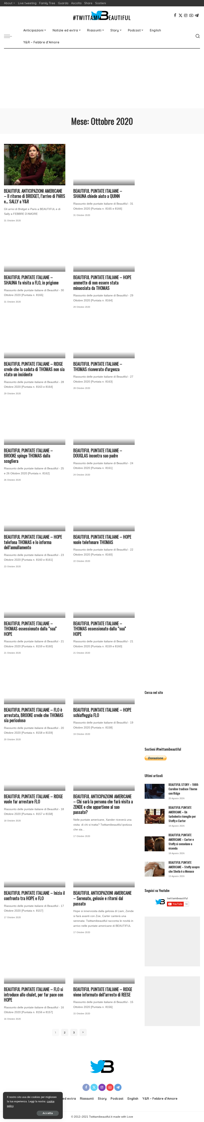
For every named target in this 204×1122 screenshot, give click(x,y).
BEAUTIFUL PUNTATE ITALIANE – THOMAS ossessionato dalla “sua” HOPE (30, 628)
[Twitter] (180, 15)
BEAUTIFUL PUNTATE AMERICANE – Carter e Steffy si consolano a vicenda (181, 841)
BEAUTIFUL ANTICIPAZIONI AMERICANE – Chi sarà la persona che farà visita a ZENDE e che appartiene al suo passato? (103, 804)
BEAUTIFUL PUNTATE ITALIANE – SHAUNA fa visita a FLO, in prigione (31, 280)
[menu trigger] (10, 36)
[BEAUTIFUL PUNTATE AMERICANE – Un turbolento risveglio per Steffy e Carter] (155, 816)
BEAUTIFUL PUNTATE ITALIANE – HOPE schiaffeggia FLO (102, 712)
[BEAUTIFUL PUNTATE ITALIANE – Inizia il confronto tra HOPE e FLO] (34, 866)
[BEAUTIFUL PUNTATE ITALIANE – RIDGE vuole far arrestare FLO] (34, 770)
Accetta (48, 1113)
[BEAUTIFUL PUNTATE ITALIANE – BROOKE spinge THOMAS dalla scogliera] (34, 424)
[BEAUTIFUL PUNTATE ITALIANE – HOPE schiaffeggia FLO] (104, 683)
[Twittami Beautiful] (102, 15)
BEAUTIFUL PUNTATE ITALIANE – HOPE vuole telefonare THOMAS (102, 539)
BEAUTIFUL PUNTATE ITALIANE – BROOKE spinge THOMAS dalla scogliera (28, 455)
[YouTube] (191, 15)
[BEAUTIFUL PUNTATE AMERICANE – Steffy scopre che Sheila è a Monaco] (155, 869)
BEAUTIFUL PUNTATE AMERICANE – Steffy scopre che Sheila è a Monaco (184, 866)
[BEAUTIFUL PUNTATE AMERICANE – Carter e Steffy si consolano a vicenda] (155, 843)
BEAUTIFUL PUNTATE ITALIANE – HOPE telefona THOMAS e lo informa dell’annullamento (33, 542)
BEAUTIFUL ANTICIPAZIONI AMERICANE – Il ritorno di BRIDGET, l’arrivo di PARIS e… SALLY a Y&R (34, 196)
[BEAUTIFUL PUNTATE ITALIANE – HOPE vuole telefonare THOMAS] (104, 510)
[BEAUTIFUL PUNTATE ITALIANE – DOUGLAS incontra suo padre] (104, 424)
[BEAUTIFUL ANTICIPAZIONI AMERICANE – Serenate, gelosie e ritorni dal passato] (104, 866)
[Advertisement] (102, 78)
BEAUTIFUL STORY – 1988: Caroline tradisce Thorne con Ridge (184, 789)
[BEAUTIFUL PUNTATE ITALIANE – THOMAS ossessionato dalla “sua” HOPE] (34, 597)
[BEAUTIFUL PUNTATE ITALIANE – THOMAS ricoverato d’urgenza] (104, 337)
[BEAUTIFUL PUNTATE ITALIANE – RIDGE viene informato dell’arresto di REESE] (104, 963)
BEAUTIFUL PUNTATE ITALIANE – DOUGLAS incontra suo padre (97, 453)
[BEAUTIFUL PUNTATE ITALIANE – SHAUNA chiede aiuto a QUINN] (104, 164)
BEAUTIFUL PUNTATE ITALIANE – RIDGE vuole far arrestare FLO (33, 799)
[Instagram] (186, 15)
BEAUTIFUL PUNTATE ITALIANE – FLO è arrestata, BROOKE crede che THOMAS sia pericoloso (33, 715)
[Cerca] (197, 36)
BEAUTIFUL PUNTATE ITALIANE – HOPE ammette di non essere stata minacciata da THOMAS (102, 282)
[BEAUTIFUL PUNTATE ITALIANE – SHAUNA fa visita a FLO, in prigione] (34, 251)
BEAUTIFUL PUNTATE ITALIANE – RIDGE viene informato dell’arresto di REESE (102, 992)
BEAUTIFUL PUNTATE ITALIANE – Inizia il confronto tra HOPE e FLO (34, 895)
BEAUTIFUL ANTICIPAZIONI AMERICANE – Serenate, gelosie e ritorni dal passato (102, 898)
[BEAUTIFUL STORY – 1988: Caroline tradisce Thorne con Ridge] (155, 791)
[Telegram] (197, 15)
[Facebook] (175, 15)
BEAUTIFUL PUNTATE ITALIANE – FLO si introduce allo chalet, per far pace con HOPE (33, 994)
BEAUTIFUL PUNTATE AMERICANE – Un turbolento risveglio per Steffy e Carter (182, 814)
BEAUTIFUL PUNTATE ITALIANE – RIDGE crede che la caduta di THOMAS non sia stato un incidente (34, 369)
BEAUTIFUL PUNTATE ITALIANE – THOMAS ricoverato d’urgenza (97, 366)
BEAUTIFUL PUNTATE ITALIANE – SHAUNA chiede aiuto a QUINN (97, 193)
